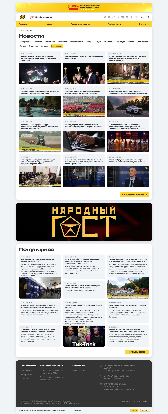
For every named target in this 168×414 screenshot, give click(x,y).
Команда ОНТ (27, 370)
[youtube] (109, 17)
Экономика (50, 42)
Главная (21, 31)
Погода (23, 46)
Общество (62, 42)
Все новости (56, 46)
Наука (98, 42)
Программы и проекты (80, 24)
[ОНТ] (22, 17)
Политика (38, 42)
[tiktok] (113, 17)
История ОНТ (27, 374)
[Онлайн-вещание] (84, 7)
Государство (25, 42)
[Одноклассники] (127, 17)
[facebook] (131, 17)
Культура (121, 42)
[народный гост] (84, 222)
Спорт (131, 42)
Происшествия (76, 42)
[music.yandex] (136, 17)
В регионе (33, 46)
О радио (24, 378)
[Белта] (144, 401)
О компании (144, 24)
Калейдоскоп (142, 42)
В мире (89, 42)
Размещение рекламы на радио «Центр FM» (51, 371)
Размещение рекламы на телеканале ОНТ (51, 378)
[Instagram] (118, 17)
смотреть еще (133, 195)
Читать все (136, 352)
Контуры (44, 46)
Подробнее (77, 410)
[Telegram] (104, 17)
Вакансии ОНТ (79, 370)
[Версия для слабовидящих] (147, 17)
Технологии (109, 42)
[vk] (122, 17)
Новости (49, 24)
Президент (23, 24)
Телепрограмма (114, 24)
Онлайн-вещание (43, 17)
